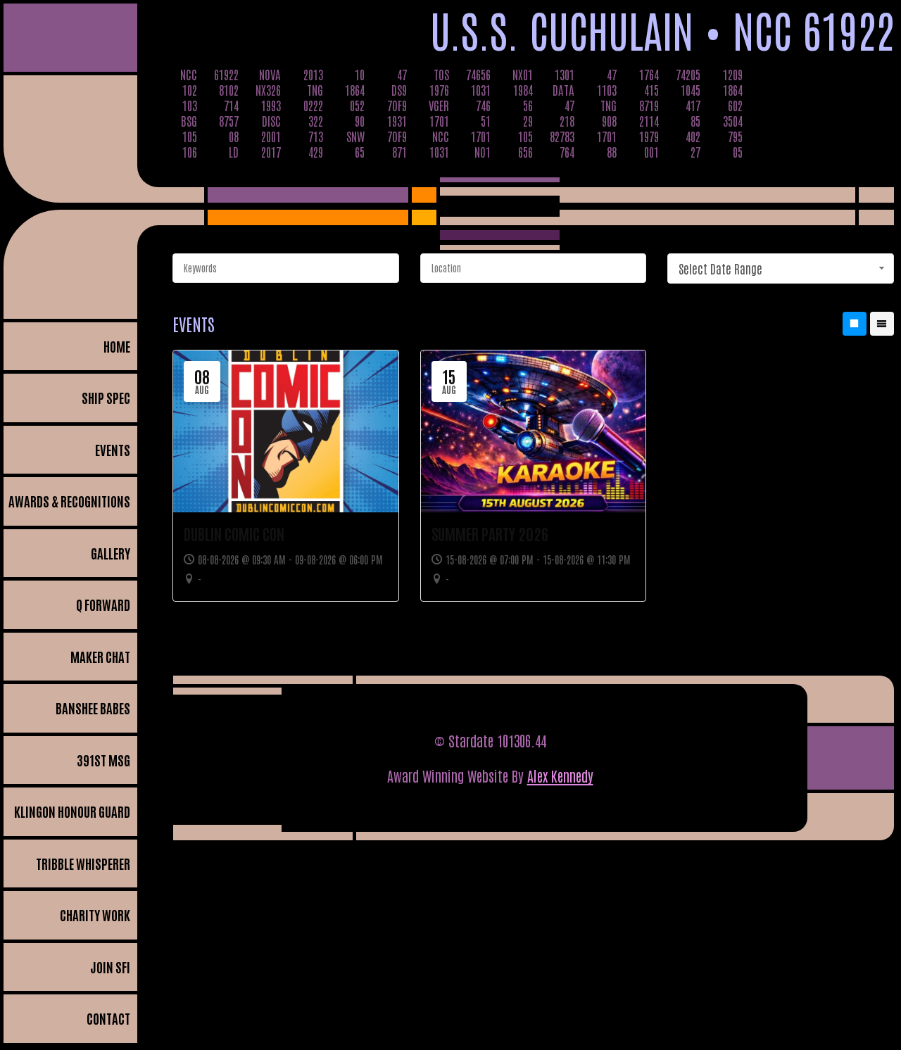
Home (116, 346)
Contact (108, 1018)
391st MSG (103, 759)
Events (112, 449)
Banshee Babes (93, 707)
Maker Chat (100, 656)
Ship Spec (106, 397)
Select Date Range (720, 268)
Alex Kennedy (560, 775)
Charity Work (95, 914)
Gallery (110, 553)
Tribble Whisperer (83, 863)
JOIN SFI (110, 966)
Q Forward (103, 604)
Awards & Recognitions (69, 501)
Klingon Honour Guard (72, 811)
